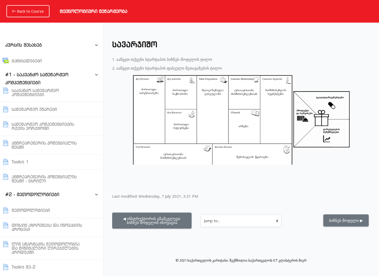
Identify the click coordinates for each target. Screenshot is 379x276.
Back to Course (30, 11)
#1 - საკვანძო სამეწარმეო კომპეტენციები (36, 79)
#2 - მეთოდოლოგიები (32, 194)
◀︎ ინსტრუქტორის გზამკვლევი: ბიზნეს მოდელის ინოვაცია (152, 220)
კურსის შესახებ (23, 45)
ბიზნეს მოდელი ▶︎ (346, 220)
